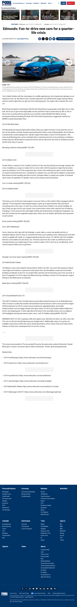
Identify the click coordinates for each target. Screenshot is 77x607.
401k (3, 505)
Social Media (44, 526)
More (50, 3)
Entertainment (6, 524)
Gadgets (43, 528)
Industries (44, 507)
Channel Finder (45, 549)
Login (63, 3)
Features (14, 24)
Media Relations (45, 561)
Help (49, 593)
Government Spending (28, 492)
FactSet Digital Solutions (17, 597)
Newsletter (47, 588)
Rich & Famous (6, 526)
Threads (46, 38)
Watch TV (71, 3)
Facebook (39, 38)
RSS (44, 588)
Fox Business (6, 3)
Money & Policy (26, 494)
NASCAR (62, 531)
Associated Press (22, 39)
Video (24, 546)
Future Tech (44, 535)
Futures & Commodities (48, 498)
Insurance (5, 503)
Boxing (62, 533)
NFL (61, 524)
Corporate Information (47, 563)
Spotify (51, 588)
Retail (42, 510)
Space (43, 540)
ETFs (42, 503)
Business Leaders (46, 505)
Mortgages (5, 492)
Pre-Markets (44, 512)
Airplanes (5, 533)
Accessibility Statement (48, 568)
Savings (4, 501)
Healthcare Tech (45, 533)
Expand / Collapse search (59, 3)
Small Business (26, 496)
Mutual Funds (45, 514)
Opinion (5, 546)
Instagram (29, 588)
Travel (4, 528)
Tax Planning (6, 510)
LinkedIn (40, 588)
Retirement (5, 507)
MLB (61, 528)
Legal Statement (29, 597)
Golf (61, 537)
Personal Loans (6, 498)
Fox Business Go (45, 574)
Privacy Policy (45, 556)
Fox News (43, 570)
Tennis (62, 540)
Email (53, 38)
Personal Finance (18, 3)
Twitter (43, 38)
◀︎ (8, 63)
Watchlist (43, 3)
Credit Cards (6, 496)
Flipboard (36, 588)
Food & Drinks (6, 535)
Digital (42, 524)
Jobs (42, 552)
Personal (24, 524)
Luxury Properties (27, 528)
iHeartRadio (54, 588)
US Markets (44, 494)
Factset (58, 595)
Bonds (43, 501)
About (43, 546)
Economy (28, 3)
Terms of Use (45, 554)
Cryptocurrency (45, 496)
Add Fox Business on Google (66, 38)
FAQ (42, 559)
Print (50, 38)
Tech (43, 521)
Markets (36, 3)
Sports (62, 521)
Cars (3, 531)
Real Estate (26, 521)
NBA (61, 526)
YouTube (33, 588)
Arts (3, 537)
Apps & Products (46, 577)
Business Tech (45, 531)
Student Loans (6, 494)
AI (41, 537)
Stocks (43, 492)
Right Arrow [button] (73, 15)
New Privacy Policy (24, 593)
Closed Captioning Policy (48, 565)
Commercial (25, 526)
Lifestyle (5, 521)
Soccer (62, 535)
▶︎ (69, 63)
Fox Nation (44, 572)
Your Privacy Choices (39, 593)
